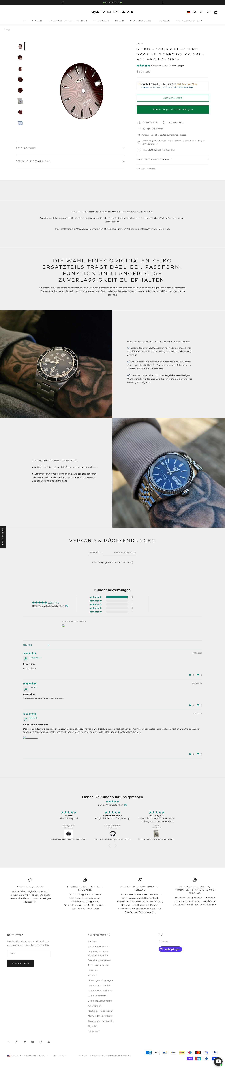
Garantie (92, 1026)
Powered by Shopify (118, 1056)
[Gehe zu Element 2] (20, 57)
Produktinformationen (100, 990)
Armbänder (101, 21)
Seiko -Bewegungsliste (100, 1000)
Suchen (92, 941)
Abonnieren (21, 963)
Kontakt (92, 975)
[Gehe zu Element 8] (20, 123)
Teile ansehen (32, 21)
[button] (143, 65)
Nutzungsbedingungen (100, 980)
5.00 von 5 (53, 602)
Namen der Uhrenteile (100, 1016)
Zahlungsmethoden (98, 965)
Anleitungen (94, 1005)
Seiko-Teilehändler (97, 995)
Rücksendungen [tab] (125, 552)
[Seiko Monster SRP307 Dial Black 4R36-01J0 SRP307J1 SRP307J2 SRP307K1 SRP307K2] (157, 834)
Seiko (140, 43)
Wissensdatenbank (189, 21)
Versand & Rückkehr (98, 946)
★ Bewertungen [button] (2, 536)
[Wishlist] (208, 11)
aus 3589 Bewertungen (110, 805)
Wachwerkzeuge (141, 21)
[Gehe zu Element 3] (20, 68)
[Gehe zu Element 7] (20, 112)
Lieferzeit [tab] (96, 552)
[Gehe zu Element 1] (20, 46)
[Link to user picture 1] (30, 743)
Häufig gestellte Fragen (100, 1011)
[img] (29, 653)
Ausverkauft (172, 98)
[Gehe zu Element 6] (20, 101)
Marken (164, 21)
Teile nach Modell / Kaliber (67, 21)
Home (7, 30)
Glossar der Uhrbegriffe (100, 1021)
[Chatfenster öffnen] (218, 1061)
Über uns (93, 970)
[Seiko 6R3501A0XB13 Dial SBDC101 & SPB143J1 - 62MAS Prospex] (112, 834)
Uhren (119, 21)
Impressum (94, 1031)
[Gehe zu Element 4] (20, 79)
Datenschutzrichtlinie (99, 985)
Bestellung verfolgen (99, 960)
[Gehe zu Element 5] (20, 90)
